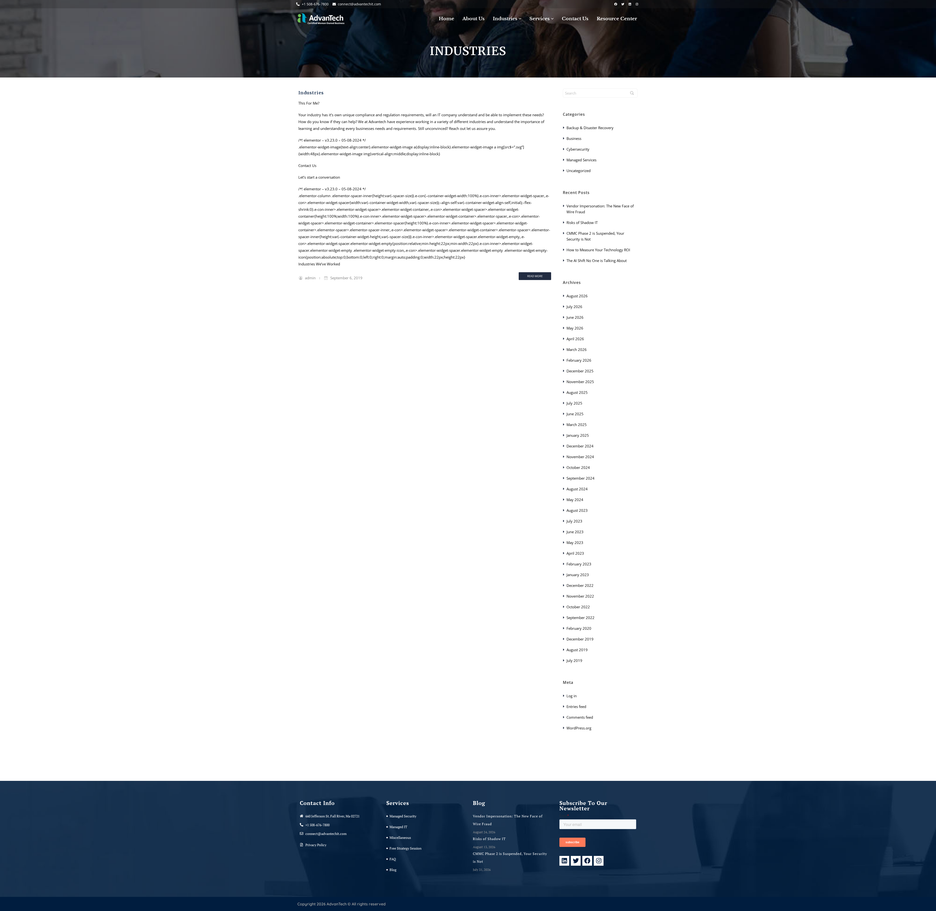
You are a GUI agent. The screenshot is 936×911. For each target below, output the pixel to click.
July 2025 (574, 403)
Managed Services (581, 159)
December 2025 (580, 370)
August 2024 (577, 488)
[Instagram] (637, 4)
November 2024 (580, 456)
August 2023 (577, 510)
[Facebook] (616, 4)
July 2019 (574, 660)
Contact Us (575, 18)
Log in (571, 695)
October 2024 (578, 467)
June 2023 (575, 531)
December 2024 (580, 446)
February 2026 (578, 360)
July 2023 (574, 521)
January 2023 (577, 574)
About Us (473, 18)
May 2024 (574, 499)
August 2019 (577, 649)
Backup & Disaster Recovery (590, 127)
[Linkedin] (630, 4)
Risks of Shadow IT (582, 222)
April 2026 (575, 338)
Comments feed (579, 717)
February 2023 (578, 564)
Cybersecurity (577, 149)
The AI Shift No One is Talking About (597, 260)
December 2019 (580, 639)
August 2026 (577, 295)
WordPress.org (578, 728)
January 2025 (577, 435)
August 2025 (577, 392)
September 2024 (580, 478)
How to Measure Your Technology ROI (598, 249)
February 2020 (578, 628)
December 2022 (580, 585)
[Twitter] (623, 4)
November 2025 (580, 381)
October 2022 (578, 606)
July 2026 (574, 306)
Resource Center (617, 18)
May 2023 (574, 542)
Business (573, 138)
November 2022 (580, 596)
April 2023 (575, 553)
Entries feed (576, 706)
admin (310, 277)
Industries (311, 93)
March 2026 (576, 349)
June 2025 (575, 413)
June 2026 (575, 317)
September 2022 (580, 617)
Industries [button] (505, 18)
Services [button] (539, 18)
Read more (535, 276)
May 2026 (574, 328)
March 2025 (576, 424)
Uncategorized (578, 170)
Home (446, 18)
